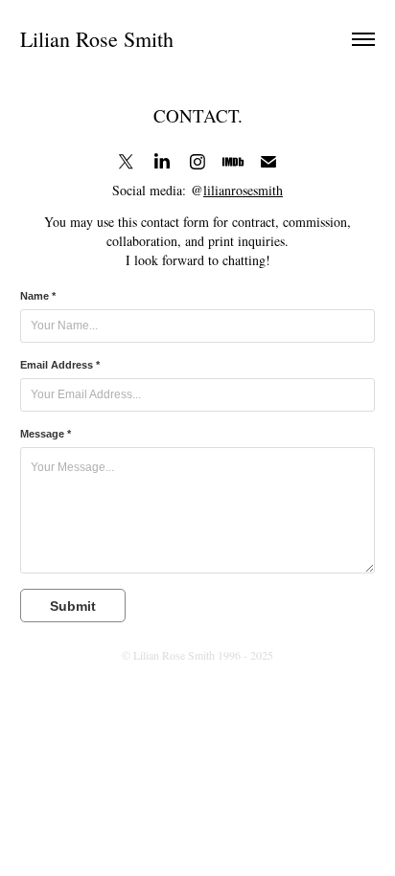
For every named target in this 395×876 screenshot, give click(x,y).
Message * (45, 433)
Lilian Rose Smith (97, 39)
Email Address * (60, 365)
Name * (38, 296)
